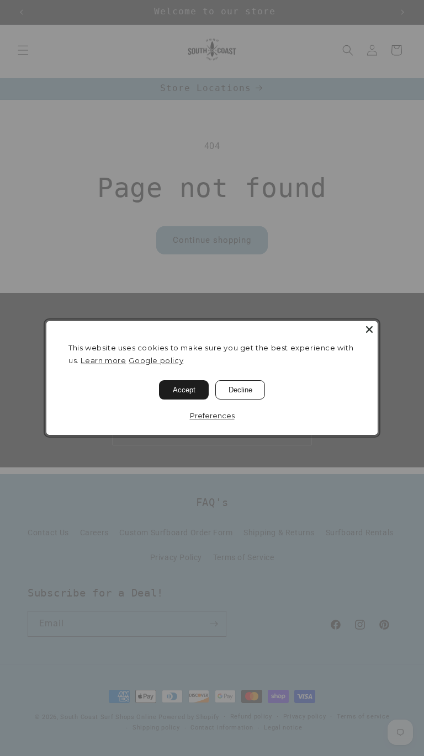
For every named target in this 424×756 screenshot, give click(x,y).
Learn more (103, 360)
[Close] (369, 329)
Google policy (156, 360)
